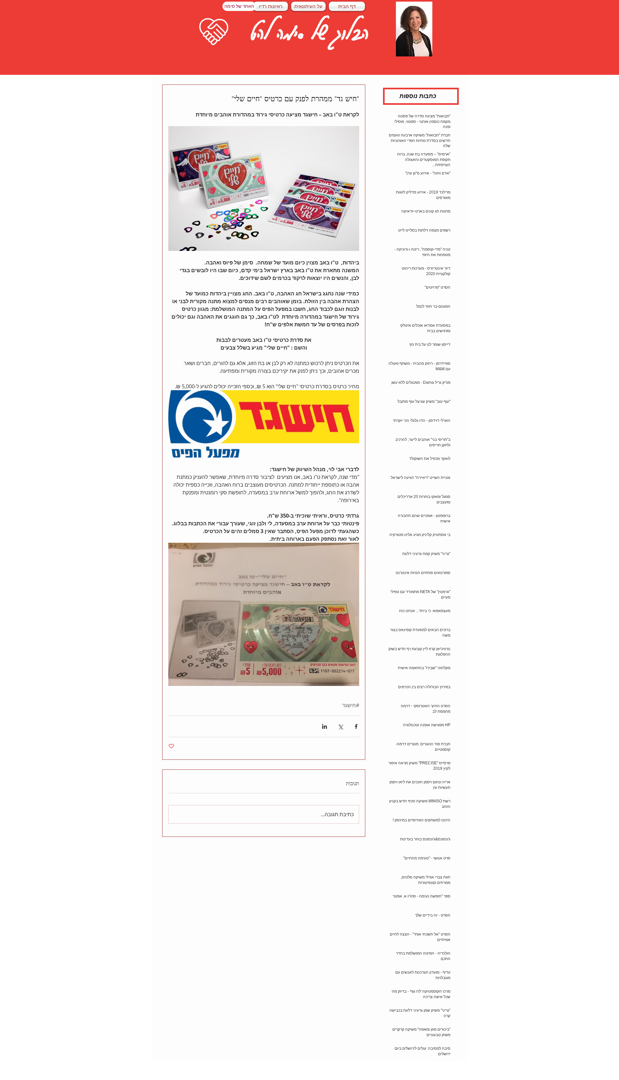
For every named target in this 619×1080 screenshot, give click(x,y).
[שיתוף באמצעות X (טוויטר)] (340, 726)
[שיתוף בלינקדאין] (324, 726)
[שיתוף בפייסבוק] (356, 726)
